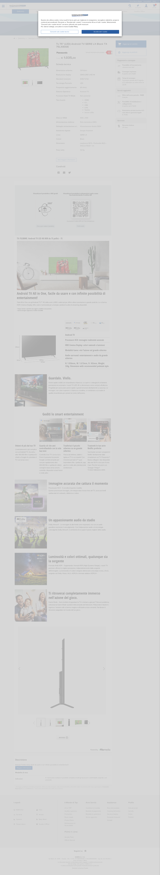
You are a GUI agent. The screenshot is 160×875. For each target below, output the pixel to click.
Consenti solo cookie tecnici (59, 32)
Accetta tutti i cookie (100, 32)
